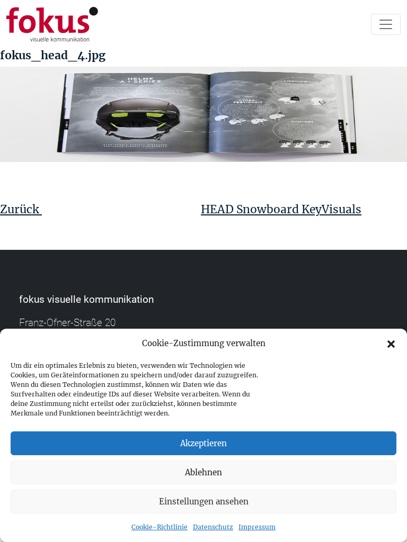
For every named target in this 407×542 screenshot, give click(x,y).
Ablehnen (203, 472)
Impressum (257, 527)
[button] (391, 343)
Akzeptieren (203, 443)
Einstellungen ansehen (204, 501)
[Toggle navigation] (386, 24)
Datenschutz (213, 527)
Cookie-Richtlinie (159, 527)
